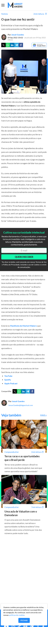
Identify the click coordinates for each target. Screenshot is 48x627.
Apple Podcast (10, 383)
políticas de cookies (16, 615)
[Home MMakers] (15, 5)
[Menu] (4, 5)
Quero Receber (24, 256)
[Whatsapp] (8, 45)
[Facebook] (21, 45)
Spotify (7, 379)
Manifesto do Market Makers (23, 325)
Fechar (24, 620)
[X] (15, 391)
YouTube (8, 376)
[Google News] (39, 45)
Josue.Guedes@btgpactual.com (20, 405)
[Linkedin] (12, 45)
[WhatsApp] (19, 391)
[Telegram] (16, 45)
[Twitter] (3, 45)
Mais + (43, 415)
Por (16, 34)
